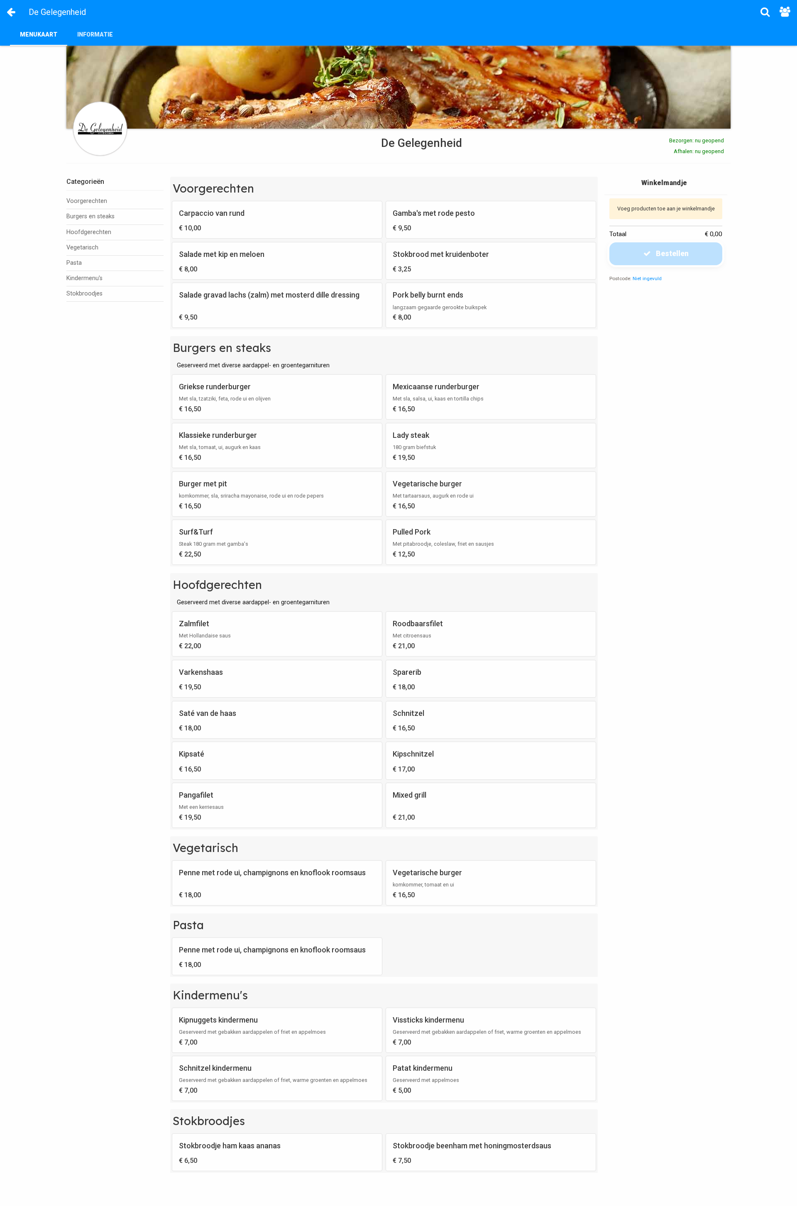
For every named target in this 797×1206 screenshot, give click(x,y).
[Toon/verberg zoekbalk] (765, 11)
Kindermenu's (84, 278)
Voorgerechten (86, 201)
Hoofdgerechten (88, 232)
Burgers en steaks (90, 216)
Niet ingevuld (647, 278)
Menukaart (38, 34)
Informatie (95, 34)
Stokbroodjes (84, 293)
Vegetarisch (82, 247)
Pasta (74, 262)
